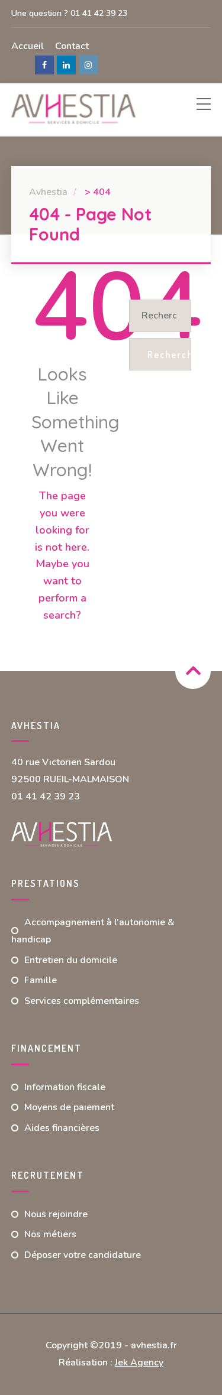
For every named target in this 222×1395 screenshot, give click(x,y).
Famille (40, 980)
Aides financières (61, 1127)
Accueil (27, 46)
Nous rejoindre (56, 1214)
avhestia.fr (154, 1345)
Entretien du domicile (70, 960)
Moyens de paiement (69, 1107)
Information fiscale (64, 1087)
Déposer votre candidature (82, 1254)
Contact (72, 46)
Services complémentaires (81, 1000)
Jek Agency (139, 1362)
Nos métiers (50, 1234)
